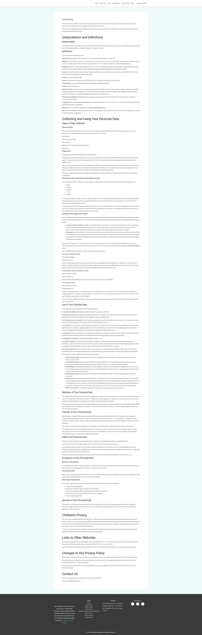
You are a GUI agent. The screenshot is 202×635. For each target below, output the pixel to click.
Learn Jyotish (125, 3)
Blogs (132, 3)
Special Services (141, 3)
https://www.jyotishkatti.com (97, 107)
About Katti (103, 3)
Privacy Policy (89, 613)
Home (96, 3)
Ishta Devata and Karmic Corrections (113, 603)
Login (109, 3)
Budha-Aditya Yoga (113, 608)
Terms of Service (89, 615)
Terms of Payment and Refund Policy (88, 611)
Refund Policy (89, 617)
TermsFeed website (133, 246)
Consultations (116, 3)
